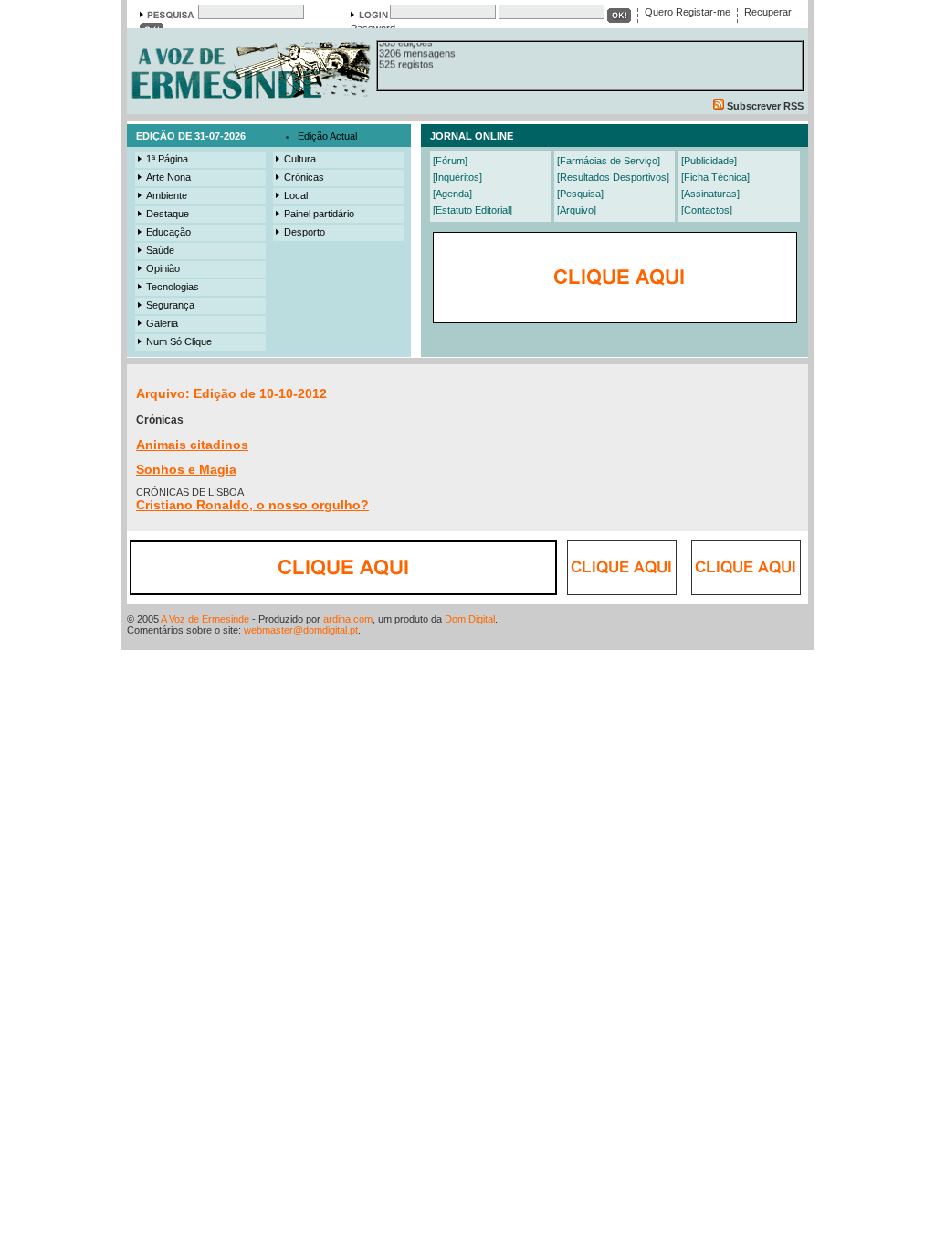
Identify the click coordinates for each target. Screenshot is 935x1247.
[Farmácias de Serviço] (608, 160)
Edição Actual (327, 136)
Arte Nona (168, 177)
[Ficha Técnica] (715, 177)
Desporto (304, 231)
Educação (168, 231)
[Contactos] (706, 209)
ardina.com (348, 618)
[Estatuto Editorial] (472, 209)
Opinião (163, 268)
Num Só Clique (179, 341)
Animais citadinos (192, 444)
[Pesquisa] (580, 193)
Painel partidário (319, 213)
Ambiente (166, 195)
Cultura (300, 158)
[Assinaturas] (710, 193)
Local (296, 195)
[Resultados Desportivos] (613, 177)
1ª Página (167, 158)
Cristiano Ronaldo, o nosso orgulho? (252, 505)
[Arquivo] (576, 209)
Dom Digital (470, 618)
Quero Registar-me (687, 11)
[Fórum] (450, 160)
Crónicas (304, 177)
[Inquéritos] (457, 177)
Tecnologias (172, 286)
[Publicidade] (709, 160)
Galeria (162, 323)
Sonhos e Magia (186, 469)
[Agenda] (452, 193)
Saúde (160, 250)
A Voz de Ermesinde (205, 618)
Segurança (170, 304)
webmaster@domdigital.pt (301, 629)
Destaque (167, 213)
